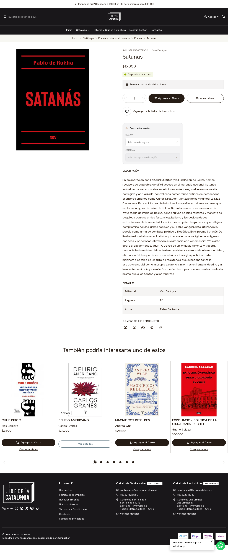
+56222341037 (185, 494)
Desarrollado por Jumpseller (54, 537)
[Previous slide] (4, 462)
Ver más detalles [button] (129, 513)
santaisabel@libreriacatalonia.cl (138, 490)
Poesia (138, 38)
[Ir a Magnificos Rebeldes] (142, 389)
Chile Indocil (12, 420)
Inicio (69, 30)
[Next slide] (223, 462)
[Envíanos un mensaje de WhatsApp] (220, 545)
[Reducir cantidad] (126, 98)
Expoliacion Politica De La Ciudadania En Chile (194, 422)
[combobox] (21, 16)
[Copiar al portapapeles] (160, 328)
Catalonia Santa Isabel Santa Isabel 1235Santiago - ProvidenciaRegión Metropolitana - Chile (137, 504)
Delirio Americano (73, 420)
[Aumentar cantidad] (143, 98)
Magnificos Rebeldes (132, 420)
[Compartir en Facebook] (126, 328)
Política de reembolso (72, 494)
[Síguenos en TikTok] (37, 508)
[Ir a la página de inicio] (114, 16)
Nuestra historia (68, 504)
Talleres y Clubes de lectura (110, 30)
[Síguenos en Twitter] (26, 508)
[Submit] (5, 16)
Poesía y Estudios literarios (114, 38)
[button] (95, 462)
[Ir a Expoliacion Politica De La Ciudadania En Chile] (199, 389)
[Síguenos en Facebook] (21, 508)
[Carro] (223, 16)
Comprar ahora (205, 98)
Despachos (65, 490)
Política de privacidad (71, 518)
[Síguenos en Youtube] (32, 508)
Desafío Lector (138, 30)
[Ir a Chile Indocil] (28, 389)
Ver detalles (85, 443)
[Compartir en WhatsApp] (143, 328)
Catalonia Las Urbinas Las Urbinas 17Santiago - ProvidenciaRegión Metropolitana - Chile (194, 504)
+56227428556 (129, 494)
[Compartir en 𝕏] (134, 328)
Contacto (156, 30)
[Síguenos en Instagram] (16, 508)
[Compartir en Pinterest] (152, 328)
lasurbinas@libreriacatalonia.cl (195, 490)
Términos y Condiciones (73, 509)
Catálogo (81, 30)
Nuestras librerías (69, 499)
